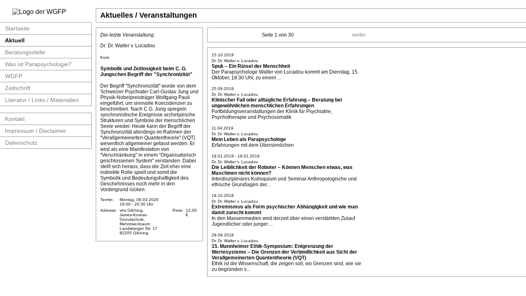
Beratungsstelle (25, 52)
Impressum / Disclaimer (35, 130)
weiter (359, 35)
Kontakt (15, 119)
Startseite (17, 28)
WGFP (13, 76)
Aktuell (15, 40)
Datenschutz (21, 142)
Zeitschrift (17, 88)
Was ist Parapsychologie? (38, 64)
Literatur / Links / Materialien (42, 100)
